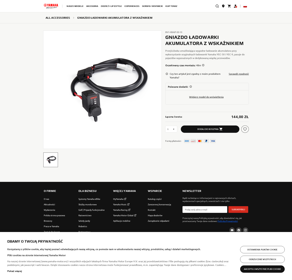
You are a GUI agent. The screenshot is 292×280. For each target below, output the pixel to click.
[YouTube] (232, 230)
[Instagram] (245, 230)
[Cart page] (229, 6)
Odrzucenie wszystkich (262, 259)
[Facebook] (239, 230)
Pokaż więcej (14, 271)
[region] (146, 256)
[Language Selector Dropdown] (245, 6)
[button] (50, 160)
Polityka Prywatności (228, 221)
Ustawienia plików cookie (262, 249)
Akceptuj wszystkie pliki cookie (262, 269)
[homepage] (51, 6)
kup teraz (171, 6)
